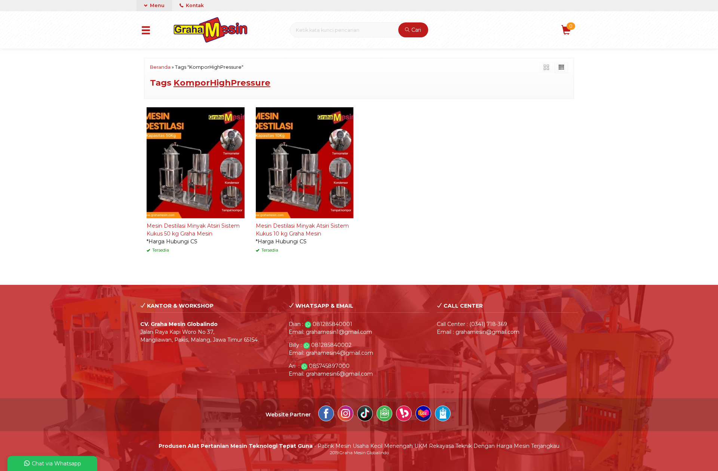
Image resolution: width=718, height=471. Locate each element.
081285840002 (331, 345)
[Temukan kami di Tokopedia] (384, 415)
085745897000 (329, 366)
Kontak (194, 5)
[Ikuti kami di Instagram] (345, 415)
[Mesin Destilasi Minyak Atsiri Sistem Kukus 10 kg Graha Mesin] (305, 162)
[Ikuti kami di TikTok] (365, 415)
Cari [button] (415, 30)
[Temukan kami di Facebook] (326, 415)
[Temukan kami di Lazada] (423, 415)
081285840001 (332, 324)
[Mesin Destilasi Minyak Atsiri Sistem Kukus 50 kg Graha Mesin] (196, 162)
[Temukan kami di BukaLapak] (404, 415)
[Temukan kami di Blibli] (443, 415)
